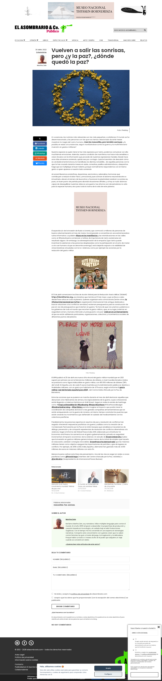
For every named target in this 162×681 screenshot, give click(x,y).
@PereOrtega (71, 456)
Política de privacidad (24, 657)
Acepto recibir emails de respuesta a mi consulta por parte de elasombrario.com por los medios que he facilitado (146, 644)
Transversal (113, 40)
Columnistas (41, 52)
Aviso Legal (19, 654)
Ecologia (19, 40)
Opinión (33, 40)
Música (75, 40)
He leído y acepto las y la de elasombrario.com (146, 654)
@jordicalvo (57, 459)
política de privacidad (80, 594)
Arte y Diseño (88, 40)
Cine (101, 40)
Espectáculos (59, 40)
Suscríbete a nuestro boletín (143, 628)
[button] (43, 28)
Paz (65, 505)
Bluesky (41, 163)
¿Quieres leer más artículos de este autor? (83, 544)
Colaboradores (21, 669)
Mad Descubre (129, 40)
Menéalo (41, 158)
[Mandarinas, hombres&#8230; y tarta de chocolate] (116, 476)
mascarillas (58, 505)
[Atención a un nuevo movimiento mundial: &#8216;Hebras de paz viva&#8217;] (64, 476)
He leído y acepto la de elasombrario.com (80, 594)
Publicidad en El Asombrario (27, 667)
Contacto (19, 664)
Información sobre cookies (26, 660)
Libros (45, 40)
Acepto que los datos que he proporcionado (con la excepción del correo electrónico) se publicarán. (90, 598)
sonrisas (71, 505)
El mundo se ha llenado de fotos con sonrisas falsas (88, 485)
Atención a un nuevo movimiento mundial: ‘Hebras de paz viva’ (63, 486)
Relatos (143, 40)
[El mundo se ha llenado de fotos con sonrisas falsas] (90, 476)
